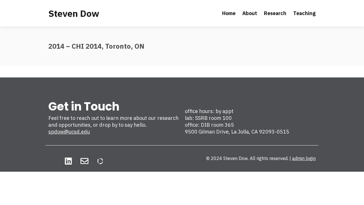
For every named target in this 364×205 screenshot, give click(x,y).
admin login (304, 158)
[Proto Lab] (100, 161)
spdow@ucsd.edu (69, 131)
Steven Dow (73, 13)
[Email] (84, 161)
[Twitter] (52, 161)
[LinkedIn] (68, 161)
